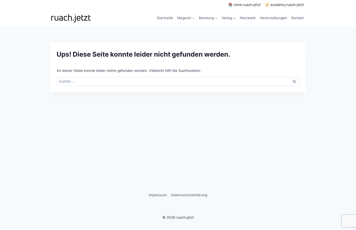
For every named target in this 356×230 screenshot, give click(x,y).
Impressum (158, 195)
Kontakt (297, 18)
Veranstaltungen (273, 18)
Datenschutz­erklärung (189, 195)
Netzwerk (248, 18)
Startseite (165, 18)
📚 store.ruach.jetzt (244, 5)
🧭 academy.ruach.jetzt (284, 5)
